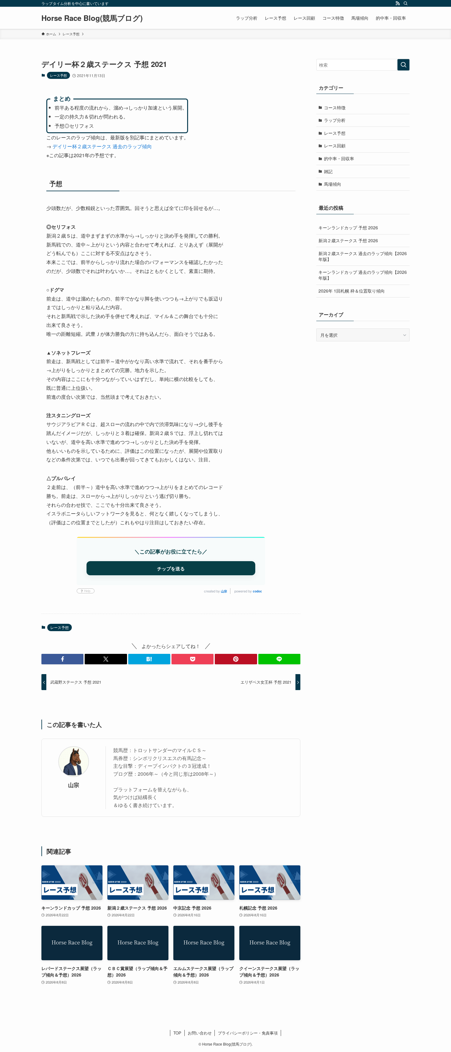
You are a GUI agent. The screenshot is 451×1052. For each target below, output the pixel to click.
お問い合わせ (200, 1033)
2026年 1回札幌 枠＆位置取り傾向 (351, 291)
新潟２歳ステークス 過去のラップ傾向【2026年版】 (362, 256)
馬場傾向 (332, 184)
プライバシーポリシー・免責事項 (248, 1033)
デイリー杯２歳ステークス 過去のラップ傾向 (102, 146)
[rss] (398, 3)
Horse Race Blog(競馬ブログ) (92, 17)
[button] (62, 659)
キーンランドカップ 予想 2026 (348, 227)
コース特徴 (334, 107)
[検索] (406, 3)
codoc (257, 591)
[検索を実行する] (403, 65)
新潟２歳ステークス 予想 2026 (348, 240)
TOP (177, 1033)
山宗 (224, 591)
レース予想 (58, 75)
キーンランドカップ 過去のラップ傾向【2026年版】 (362, 275)
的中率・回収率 (339, 158)
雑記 (328, 171)
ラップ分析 (334, 120)
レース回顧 (334, 145)
